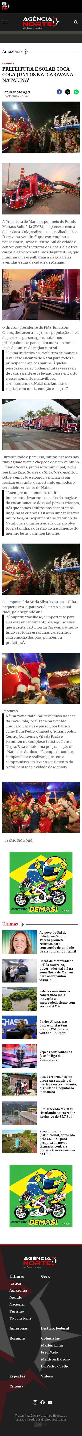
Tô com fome (20, 1318)
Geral (46, 1276)
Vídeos (47, 1376)
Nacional (17, 1304)
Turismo (17, 1311)
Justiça (15, 1283)
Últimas (17, 1276)
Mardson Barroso (55, 1359)
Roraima (17, 1338)
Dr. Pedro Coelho (55, 1366)
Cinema (16, 1386)
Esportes (17, 1376)
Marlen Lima (52, 1345)
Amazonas (19, 1328)
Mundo (16, 1297)
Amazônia (18, 1290)
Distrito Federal (55, 1328)
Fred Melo (49, 1352)
